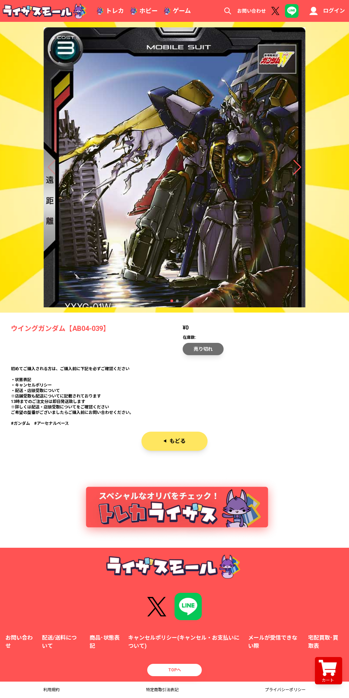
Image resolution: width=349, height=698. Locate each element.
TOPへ (174, 670)
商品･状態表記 (105, 641)
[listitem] (174, 396)
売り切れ (203, 349)
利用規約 (51, 689)
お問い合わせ (251, 11)
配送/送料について (59, 641)
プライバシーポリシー (285, 689)
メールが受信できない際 (272, 641)
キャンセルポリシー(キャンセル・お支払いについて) (183, 641)
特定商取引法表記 (162, 689)
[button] (171, 300)
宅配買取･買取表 (323, 641)
